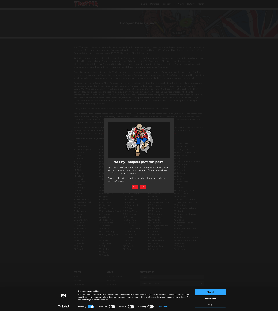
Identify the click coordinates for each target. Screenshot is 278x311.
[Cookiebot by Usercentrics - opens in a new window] (63, 306)
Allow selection (210, 298)
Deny (210, 305)
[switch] (112, 306)
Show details (163, 307)
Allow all (210, 292)
